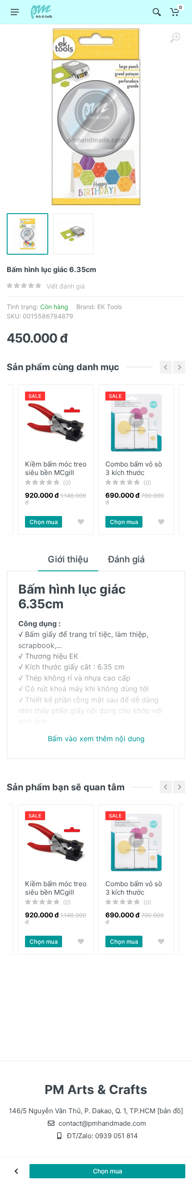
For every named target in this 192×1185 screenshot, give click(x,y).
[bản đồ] (170, 1111)
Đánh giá (126, 559)
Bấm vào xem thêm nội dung (96, 738)
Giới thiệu (68, 559)
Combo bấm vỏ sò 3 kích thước (133, 468)
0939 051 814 (116, 1135)
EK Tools (109, 306)
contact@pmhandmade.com (102, 1123)
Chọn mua (43, 521)
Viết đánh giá (65, 286)
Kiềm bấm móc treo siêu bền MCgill (56, 468)
